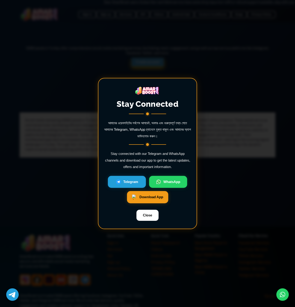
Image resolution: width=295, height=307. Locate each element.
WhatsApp (171, 182)
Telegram (130, 182)
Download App (151, 197)
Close (147, 215)
